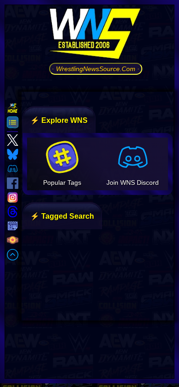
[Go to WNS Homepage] (95, 35)
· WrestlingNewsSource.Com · (96, 68)
